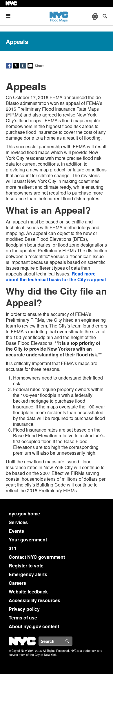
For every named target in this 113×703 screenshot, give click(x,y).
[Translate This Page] (95, 16)
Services (18, 522)
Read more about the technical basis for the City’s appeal (56, 276)
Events (16, 531)
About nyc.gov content (34, 626)
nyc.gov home (24, 513)
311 (13, 548)
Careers (17, 583)
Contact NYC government (37, 557)
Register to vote (26, 565)
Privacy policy (24, 609)
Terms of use (23, 617)
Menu (10, 16)
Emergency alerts (28, 574)
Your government (28, 539)
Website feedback (28, 591)
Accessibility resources (34, 600)
